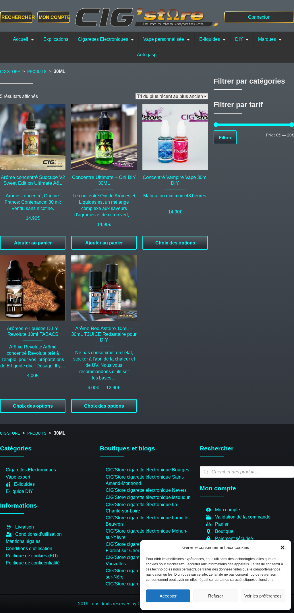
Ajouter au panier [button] (33, 242)
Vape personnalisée (163, 39)
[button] (282, 547)
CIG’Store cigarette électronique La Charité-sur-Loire (141, 507)
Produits (37, 72)
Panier (222, 524)
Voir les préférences (263, 595)
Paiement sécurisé (234, 538)
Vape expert (18, 477)
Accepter (168, 595)
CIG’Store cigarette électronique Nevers (146, 490)
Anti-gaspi (147, 54)
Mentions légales (23, 541)
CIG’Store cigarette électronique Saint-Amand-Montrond (145, 480)
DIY (239, 39)
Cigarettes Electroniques (103, 39)
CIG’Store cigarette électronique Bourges (147, 469)
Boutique (224, 531)
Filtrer (225, 137)
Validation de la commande (242, 516)
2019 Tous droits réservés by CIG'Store (118, 603)
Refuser (215, 595)
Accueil (20, 39)
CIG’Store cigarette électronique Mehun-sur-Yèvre (146, 534)
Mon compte (53, 17)
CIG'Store (10, 72)
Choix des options (175, 242)
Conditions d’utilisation (38, 534)
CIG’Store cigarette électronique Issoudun (148, 497)
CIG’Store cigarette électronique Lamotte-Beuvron (148, 521)
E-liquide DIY (19, 491)
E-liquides (209, 39)
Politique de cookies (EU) (32, 555)
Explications (55, 39)
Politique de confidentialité (33, 562)
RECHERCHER (18, 17)
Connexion (259, 17)
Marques (267, 39)
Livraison (24, 527)
